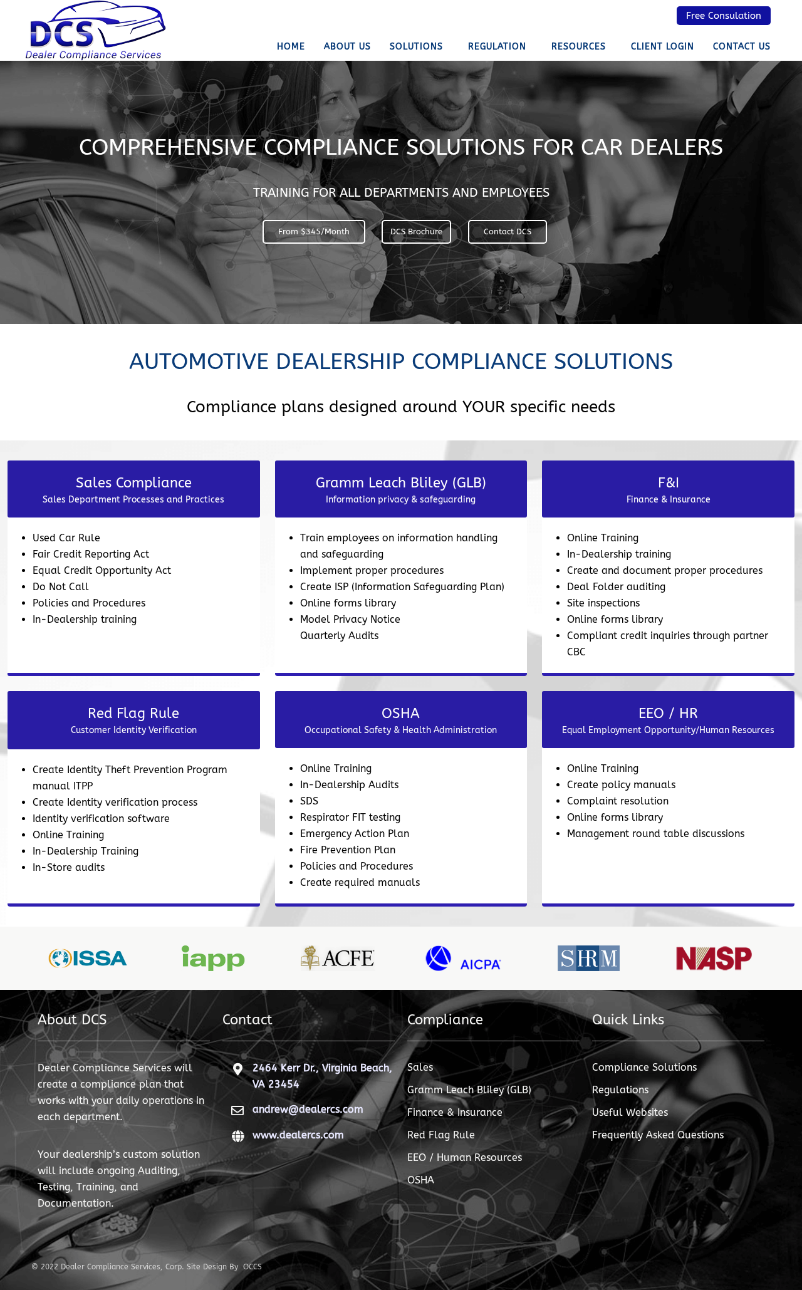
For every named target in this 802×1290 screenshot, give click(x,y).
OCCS (252, 1266)
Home (291, 46)
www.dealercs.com (298, 1135)
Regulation (497, 46)
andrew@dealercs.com (308, 1109)
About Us (347, 46)
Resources (578, 46)
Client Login (662, 46)
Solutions (416, 46)
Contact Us (742, 46)
